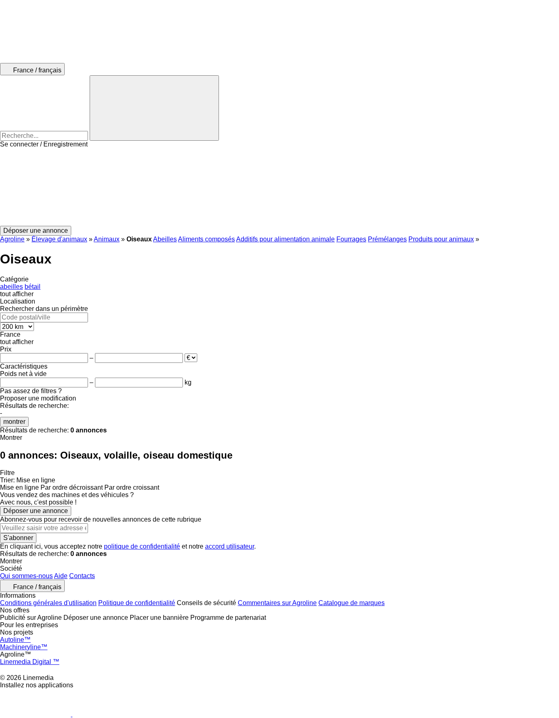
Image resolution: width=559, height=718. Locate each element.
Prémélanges (387, 239)
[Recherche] (154, 108)
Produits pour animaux (441, 239)
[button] (279, 187)
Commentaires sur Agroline (277, 602)
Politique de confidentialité (136, 602)
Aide (61, 575)
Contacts (82, 575)
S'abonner (18, 537)
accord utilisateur (229, 546)
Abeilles (165, 239)
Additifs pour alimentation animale (285, 239)
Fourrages (351, 239)
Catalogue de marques (351, 602)
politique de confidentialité (142, 546)
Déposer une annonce (35, 510)
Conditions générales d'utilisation (48, 602)
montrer (14, 421)
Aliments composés (206, 239)
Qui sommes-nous (26, 575)
